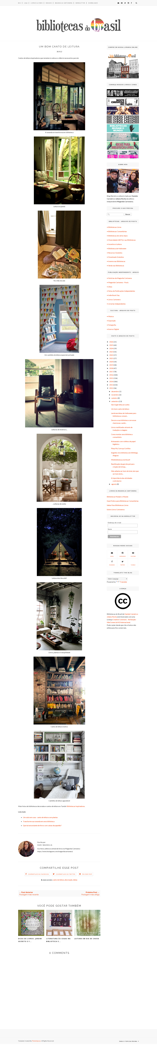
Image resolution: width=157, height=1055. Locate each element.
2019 (111, 365)
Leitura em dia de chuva (86, 939)
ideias (75, 880)
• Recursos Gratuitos (114, 253)
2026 (111, 342)
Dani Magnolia (44, 845)
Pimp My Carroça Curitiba (120, 448)
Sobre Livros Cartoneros (116, 509)
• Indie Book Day (113, 295)
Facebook (112, 565)
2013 (111, 385)
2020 (111, 362)
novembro (115, 395)
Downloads (93, 3)
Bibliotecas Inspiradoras (76, 806)
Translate (123, 582)
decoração (68, 880)
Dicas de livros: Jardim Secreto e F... (30, 940)
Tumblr (133, 565)
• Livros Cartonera (113, 299)
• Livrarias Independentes (116, 304)
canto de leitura (58, 880)
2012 (111, 388)
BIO (19, 3)
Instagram (122, 556)
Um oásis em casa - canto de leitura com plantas (40, 817)
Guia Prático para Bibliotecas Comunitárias (123, 501)
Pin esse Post (87, 874)
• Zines (109, 287)
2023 (111, 352)
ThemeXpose (36, 1041)
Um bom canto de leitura (120, 409)
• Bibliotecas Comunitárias (117, 231)
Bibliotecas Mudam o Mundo (117, 497)
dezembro (115, 391)
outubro (114, 398)
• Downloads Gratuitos (115, 257)
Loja (26, 3)
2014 (111, 381)
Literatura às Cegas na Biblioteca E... (58, 940)
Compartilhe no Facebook (38, 874)
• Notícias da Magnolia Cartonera (119, 278)
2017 (111, 372)
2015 (111, 378)
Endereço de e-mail (114, 522)
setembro (115, 401)
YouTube (133, 556)
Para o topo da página (128, 1041)
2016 (111, 375)
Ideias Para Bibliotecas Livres (117, 505)
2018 (111, 368)
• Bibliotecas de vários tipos (117, 236)
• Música (110, 316)
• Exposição (111, 321)
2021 (111, 358)
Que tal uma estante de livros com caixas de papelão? (42, 825)
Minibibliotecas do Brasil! (120, 460)
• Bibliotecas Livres (114, 227)
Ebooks (49, 3)
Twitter (122, 565)
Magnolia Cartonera (63, 3)
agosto (114, 484)
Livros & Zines (37, 3)
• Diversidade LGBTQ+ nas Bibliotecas (121, 240)
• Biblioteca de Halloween (116, 248)
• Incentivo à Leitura (114, 244)
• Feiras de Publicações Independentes (121, 291)
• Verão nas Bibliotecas (115, 266)
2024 (111, 348)
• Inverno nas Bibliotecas (116, 261)
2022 (111, 355)
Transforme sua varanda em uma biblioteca (38, 821)
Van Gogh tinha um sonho (120, 405)
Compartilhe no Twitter (65, 874)
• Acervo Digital (113, 329)
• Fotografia (111, 325)
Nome (110, 529)
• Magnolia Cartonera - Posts (117, 282)
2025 (111, 345)
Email (112, 556)
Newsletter (80, 3)
